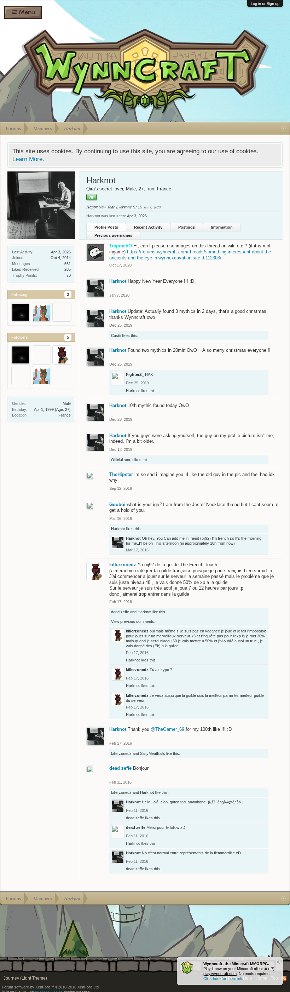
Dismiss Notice (278, 962)
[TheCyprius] (20, 375)
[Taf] (61, 312)
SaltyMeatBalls (152, 753)
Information (222, 227)
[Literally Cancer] (20, 312)
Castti (116, 335)
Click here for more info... (224, 978)
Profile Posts (106, 227)
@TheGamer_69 (167, 729)
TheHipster (121, 474)
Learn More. (28, 158)
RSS (284, 978)
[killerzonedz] (61, 355)
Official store (122, 460)
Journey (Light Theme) (25, 978)
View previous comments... (134, 621)
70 (68, 275)
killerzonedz (122, 564)
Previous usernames (113, 235)
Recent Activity (148, 227)
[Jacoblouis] (41, 312)
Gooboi (117, 504)
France (64, 415)
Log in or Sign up (265, 3)
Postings (186, 227)
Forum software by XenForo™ (51, 987)
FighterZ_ (135, 374)
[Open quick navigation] (283, 128)
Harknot (117, 281)
